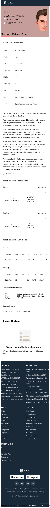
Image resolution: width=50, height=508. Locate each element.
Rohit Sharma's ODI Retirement (12, 397)
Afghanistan (5, 423)
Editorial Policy (32, 492)
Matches (15, 34)
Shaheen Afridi (31, 430)
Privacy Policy (24, 489)
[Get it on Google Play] (33, 477)
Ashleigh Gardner (32, 436)
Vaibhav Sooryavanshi (34, 423)
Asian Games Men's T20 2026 (36, 393)
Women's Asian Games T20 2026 (37, 402)
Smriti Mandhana (32, 439)
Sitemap (41, 492)
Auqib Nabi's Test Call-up (10, 390)
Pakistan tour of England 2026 (36, 378)
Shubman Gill (31, 420)
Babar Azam (30, 426)
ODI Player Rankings (8, 384)
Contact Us (5, 451)
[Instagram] (28, 483)
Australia (4, 420)
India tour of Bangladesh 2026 (36, 399)
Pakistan (4, 414)
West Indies (5, 436)
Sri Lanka (4, 417)
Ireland (3, 426)
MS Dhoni (29, 433)
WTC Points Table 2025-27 (10, 378)
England (4, 433)
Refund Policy (21, 492)
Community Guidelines (38, 489)
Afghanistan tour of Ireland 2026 (37, 396)
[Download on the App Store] (17, 477)
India (3, 411)
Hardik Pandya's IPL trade (10, 369)
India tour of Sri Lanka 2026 (36, 375)
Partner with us (6, 460)
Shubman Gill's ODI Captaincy (11, 393)
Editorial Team (6, 454)
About (3, 448)
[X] (22, 483)
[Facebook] (17, 483)
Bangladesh (5, 430)
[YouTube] (33, 483)
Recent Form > (42, 187)
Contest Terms (10, 492)
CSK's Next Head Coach (9, 387)
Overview (5, 34)
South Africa (5, 439)
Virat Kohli (30, 411)
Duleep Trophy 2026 (33, 387)
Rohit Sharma (31, 417)
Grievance (4, 457)
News (24, 34)
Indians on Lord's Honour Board (12, 400)
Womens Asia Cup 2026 (34, 390)
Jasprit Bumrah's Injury (9, 381)
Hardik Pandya (31, 414)
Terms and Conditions (11, 489)
